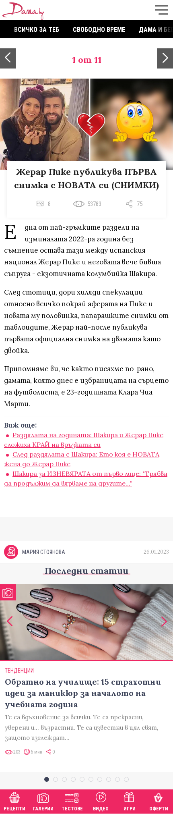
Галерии (43, 809)
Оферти (158, 809)
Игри (130, 809)
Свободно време (99, 29)
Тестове (72, 809)
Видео (101, 809)
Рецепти (14, 809)
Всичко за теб (36, 29)
